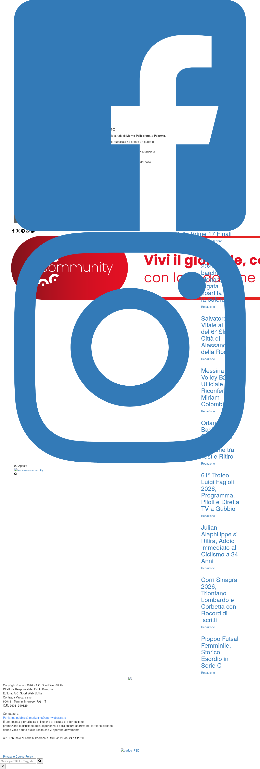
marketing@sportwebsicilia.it (47, 718)
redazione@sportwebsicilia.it (37, 713)
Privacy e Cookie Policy (18, 756)
